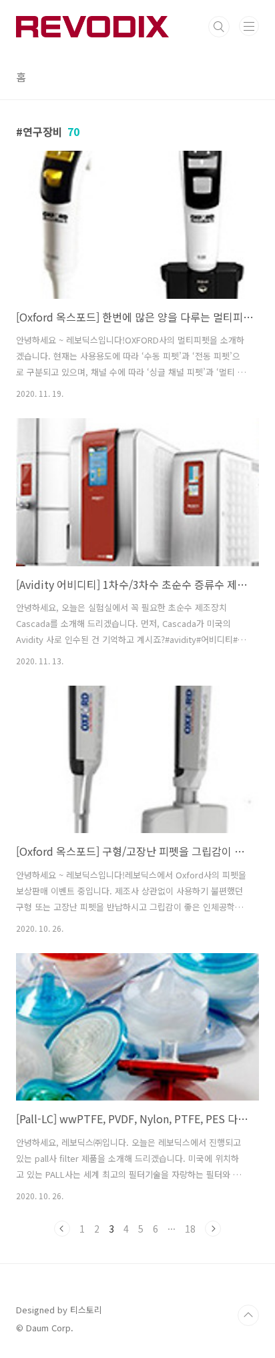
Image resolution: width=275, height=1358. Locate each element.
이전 (62, 1229)
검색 (219, 27)
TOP (248, 1315)
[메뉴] (249, 26)
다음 (213, 1229)
